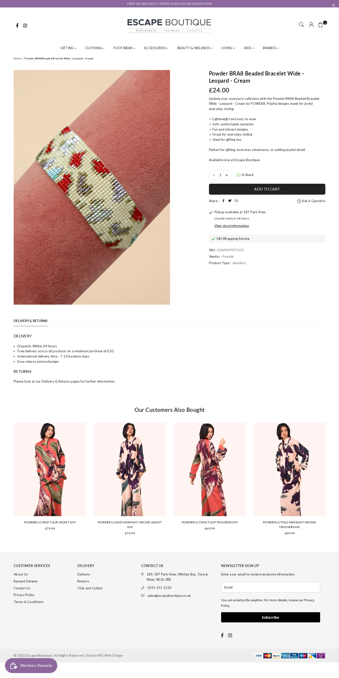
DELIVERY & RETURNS (31, 321)
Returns (83, 581)
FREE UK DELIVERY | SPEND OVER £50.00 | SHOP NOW (169, 3)
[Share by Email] (236, 201)
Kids (248, 48)
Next (332, 481)
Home (17, 58)
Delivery (83, 574)
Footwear (123, 48)
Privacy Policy (24, 595)
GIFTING (67, 48)
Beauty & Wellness (194, 48)
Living (227, 48)
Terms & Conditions (29, 602)
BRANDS (270, 48)
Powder (228, 256)
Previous (6, 481)
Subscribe (270, 617)
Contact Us (22, 588)
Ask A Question (313, 201)
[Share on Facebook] (223, 201)
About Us (21, 574)
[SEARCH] (301, 25)
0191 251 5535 (159, 588)
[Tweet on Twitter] (230, 201)
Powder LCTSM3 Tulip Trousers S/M (209, 522)
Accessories (155, 48)
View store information (231, 226)
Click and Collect (89, 588)
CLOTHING (94, 48)
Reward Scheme (25, 581)
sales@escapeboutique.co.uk (169, 596)
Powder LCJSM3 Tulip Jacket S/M (49, 522)
